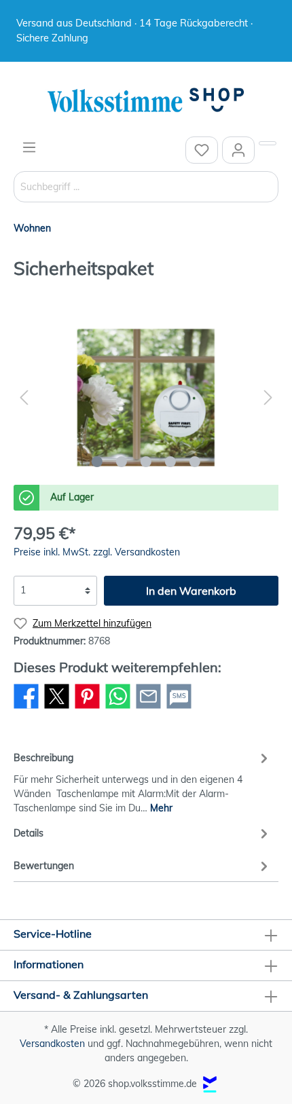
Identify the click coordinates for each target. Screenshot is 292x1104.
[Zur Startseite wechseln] (146, 101)
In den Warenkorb (191, 590)
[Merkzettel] (201, 150)
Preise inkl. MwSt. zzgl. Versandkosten (97, 552)
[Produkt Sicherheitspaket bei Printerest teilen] (87, 708)
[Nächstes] (268, 397)
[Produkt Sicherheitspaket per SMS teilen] (179, 708)
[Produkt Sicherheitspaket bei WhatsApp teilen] (118, 708)
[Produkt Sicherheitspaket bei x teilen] (56, 708)
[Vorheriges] (24, 397)
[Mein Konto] (238, 150)
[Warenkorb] (267, 143)
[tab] (143, 781)
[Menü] (29, 147)
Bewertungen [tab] (44, 866)
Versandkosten (52, 1043)
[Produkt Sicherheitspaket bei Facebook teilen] (26, 708)
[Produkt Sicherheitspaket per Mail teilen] (148, 708)
